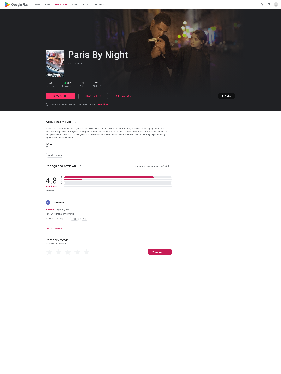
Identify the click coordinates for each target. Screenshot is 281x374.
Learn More (102, 104)
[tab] (37, 4)
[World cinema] (55, 155)
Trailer (226, 96)
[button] (74, 219)
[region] (98, 84)
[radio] (49, 252)
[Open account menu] (276, 4)
